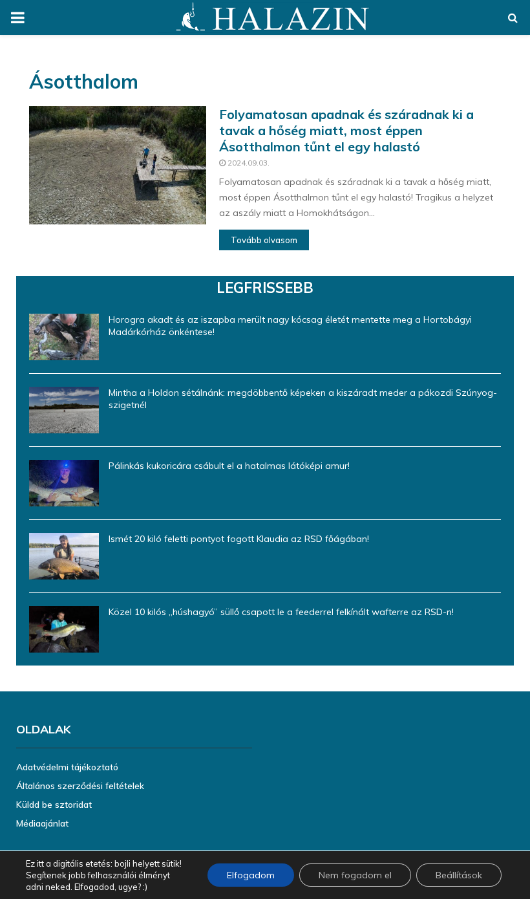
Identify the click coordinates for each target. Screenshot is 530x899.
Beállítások (459, 875)
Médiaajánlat (42, 823)
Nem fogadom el (355, 875)
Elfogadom (251, 875)
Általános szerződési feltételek (80, 786)
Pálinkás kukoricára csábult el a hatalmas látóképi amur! (229, 465)
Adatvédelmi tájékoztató (67, 767)
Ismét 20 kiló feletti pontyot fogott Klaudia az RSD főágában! (239, 539)
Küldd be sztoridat (54, 804)
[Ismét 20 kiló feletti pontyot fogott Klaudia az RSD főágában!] (64, 556)
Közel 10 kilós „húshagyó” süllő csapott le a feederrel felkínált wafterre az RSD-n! (281, 612)
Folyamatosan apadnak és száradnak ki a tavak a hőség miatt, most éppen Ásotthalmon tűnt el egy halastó (346, 130)
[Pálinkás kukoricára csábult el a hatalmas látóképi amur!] (64, 483)
